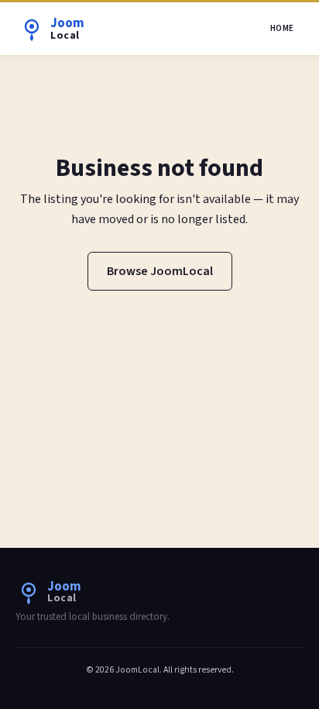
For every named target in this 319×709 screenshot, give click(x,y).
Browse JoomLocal (160, 271)
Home (282, 28)
